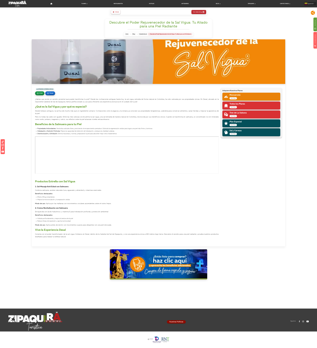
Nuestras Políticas (176, 322)
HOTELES (151, 3)
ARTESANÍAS (185, 3)
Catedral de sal (143, 34)
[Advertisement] (158, 294)
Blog (134, 34)
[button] (313, 13)
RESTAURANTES (118, 3)
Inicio (127, 34)
